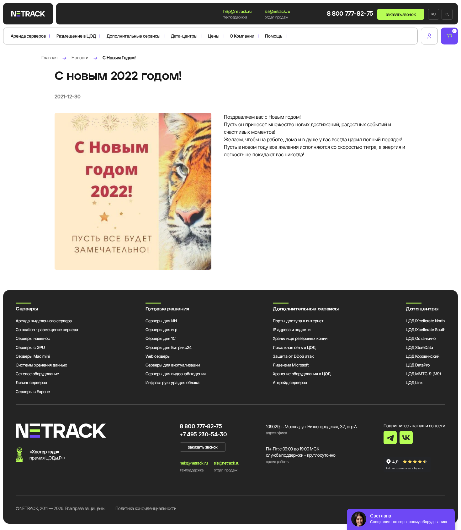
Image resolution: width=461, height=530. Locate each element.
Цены (213, 36)
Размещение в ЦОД (76, 36)
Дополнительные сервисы (133, 36)
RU (434, 14)
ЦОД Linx (414, 382)
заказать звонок (401, 14)
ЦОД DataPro (418, 364)
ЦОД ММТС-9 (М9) (423, 373)
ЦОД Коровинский (422, 356)
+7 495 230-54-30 (203, 435)
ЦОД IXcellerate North (425, 320)
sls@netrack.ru (277, 11)
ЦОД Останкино (421, 338)
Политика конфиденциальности (145, 508)
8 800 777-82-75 (350, 14)
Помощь (273, 36)
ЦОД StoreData (419, 347)
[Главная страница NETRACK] (28, 13)
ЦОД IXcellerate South (425, 329)
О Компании (242, 36)
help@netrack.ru (237, 11)
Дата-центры (184, 36)
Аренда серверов (28, 36)
